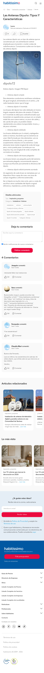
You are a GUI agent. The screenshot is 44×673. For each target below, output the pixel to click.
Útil (8, 277)
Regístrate (5, 609)
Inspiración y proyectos (18, 9)
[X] (14, 626)
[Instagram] (3, 626)
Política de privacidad (11, 642)
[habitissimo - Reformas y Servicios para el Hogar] (9, 3)
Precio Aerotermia (8, 578)
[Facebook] (9, 626)
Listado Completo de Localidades (13, 600)
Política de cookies (10, 647)
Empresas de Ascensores (10, 580)
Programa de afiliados (9, 620)
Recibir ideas (22, 514)
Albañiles (5, 597)
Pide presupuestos (22, 669)
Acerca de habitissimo (9, 616)
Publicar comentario (22, 250)
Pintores (4, 593)
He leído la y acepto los (20, 523)
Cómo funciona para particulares (12, 607)
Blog (8, 9)
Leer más (23, 426)
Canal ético (5, 618)
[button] (22, 573)
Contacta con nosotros (9, 622)
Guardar (25, 34)
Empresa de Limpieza (9, 582)
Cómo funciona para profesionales (13, 611)
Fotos (3, 589)
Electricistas (5, 595)
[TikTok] (24, 626)
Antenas (30, 9)
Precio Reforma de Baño (9, 576)
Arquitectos (5, 599)
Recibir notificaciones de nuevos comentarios (18, 244)
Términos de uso (10, 524)
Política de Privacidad (20, 521)
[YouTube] (19, 626)
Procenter (5, 591)
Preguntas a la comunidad (10, 587)
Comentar (18, 277)
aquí (34, 532)
